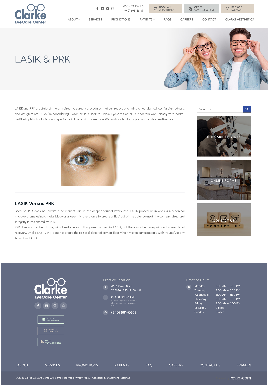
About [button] (73, 19)
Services (95, 19)
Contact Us (210, 365)
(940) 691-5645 (123, 297)
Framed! (244, 365)
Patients (121, 365)
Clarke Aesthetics (239, 19)
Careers (186, 19)
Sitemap (125, 377)
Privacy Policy (82, 377)
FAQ (149, 365)
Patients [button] (146, 19)
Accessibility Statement (105, 377)
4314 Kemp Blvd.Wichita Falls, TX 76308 (126, 288)
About (22, 365)
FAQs (167, 19)
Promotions (121, 19)
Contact (209, 19)
